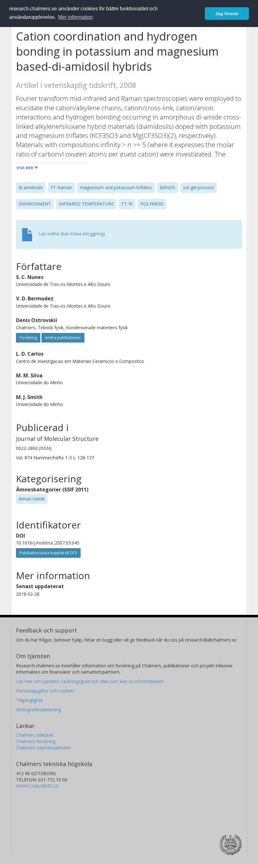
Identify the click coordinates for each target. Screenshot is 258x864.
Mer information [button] (75, 17)
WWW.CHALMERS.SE (37, 786)
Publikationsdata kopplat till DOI (48, 552)
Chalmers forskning (35, 741)
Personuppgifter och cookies (45, 691)
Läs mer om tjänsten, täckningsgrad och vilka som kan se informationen (90, 681)
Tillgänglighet (29, 700)
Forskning (28, 337)
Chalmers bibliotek (34, 735)
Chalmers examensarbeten (43, 748)
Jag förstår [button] (226, 13)
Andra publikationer (63, 337)
